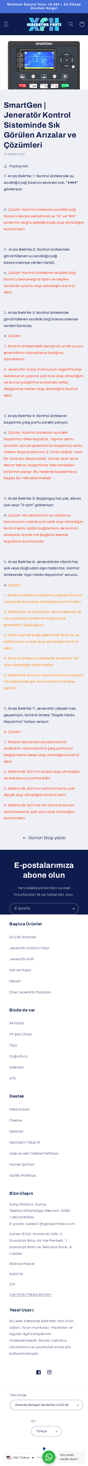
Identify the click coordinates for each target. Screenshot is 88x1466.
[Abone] (73, 909)
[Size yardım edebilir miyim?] (48, 1457)
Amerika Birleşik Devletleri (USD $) (42, 1405)
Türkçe (41, 1431)
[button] (6, 24)
